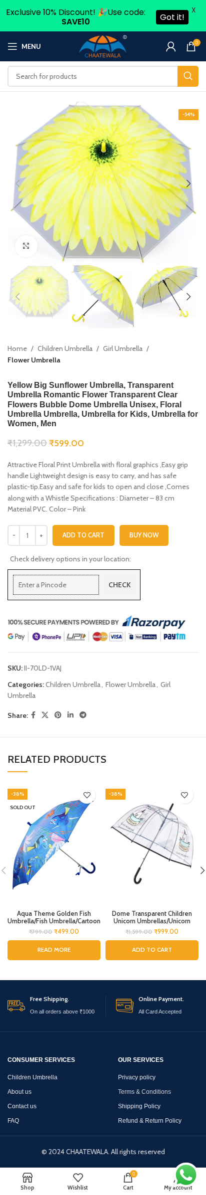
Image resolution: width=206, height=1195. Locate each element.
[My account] (171, 46)
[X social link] (45, 715)
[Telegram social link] (83, 715)
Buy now (144, 535)
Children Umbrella (65, 348)
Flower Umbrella (34, 359)
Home (17, 348)
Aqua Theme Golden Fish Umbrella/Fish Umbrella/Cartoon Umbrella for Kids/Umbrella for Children (54, 925)
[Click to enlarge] (26, 246)
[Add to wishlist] (87, 795)
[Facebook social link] (33, 715)
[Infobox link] (54, 1006)
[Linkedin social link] (70, 715)
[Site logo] (103, 45)
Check (119, 584)
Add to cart (83, 535)
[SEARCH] (188, 76)
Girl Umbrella (122, 348)
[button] (152, 950)
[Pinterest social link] (58, 715)
